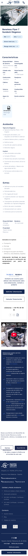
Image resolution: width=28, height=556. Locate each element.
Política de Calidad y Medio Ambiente (14, 491)
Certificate (20, 497)
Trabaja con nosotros (10, 520)
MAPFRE (8, 373)
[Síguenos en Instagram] (14, 538)
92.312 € (18, 275)
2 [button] (14, 24)
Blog (5, 517)
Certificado (13, 497)
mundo (19, 415)
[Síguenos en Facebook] (12, 538)
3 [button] (16, 24)
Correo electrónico (7, 449)
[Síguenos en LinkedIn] (16, 538)
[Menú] (2, 2)
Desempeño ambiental (10, 494)
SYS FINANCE (13, 364)
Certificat (6, 499)
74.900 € (9, 275)
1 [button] (11, 24)
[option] (14, 15)
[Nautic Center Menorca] (13, 2)
